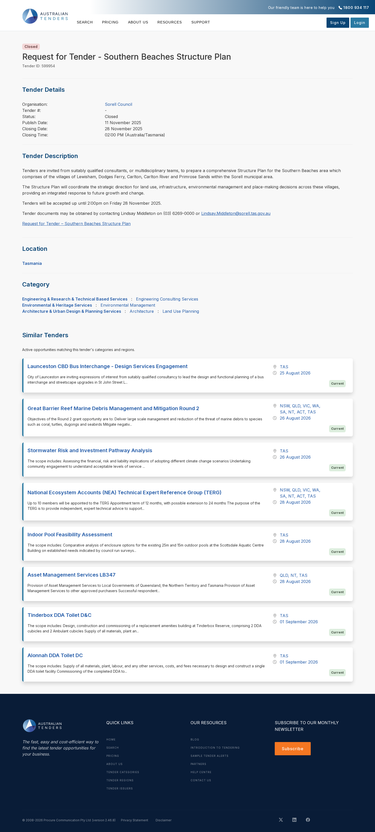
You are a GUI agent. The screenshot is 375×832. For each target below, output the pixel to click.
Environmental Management (128, 305)
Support (200, 22)
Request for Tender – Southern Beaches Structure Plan (76, 223)
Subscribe (292, 748)
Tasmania (32, 263)
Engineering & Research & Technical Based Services (75, 299)
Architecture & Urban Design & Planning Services (71, 311)
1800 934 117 (356, 7)
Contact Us (201, 780)
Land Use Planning (180, 311)
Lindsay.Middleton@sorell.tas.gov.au (235, 213)
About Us (138, 22)
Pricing (110, 22)
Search (85, 22)
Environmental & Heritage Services (57, 305)
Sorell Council (118, 104)
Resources (169, 22)
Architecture (142, 311)
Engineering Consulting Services (167, 299)
